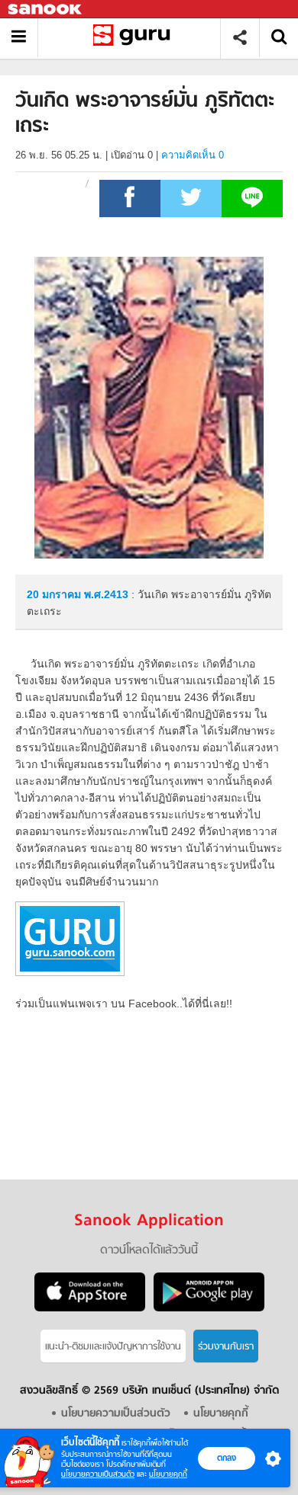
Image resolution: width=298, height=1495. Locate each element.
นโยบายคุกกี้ (168, 1474)
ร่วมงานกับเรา (226, 1347)
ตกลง (226, 1457)
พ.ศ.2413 (106, 594)
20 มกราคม (55, 594)
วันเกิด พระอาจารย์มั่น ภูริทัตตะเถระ (135, 37)
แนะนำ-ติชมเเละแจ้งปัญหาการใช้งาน (113, 1347)
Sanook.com (46, 9)
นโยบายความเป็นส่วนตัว (97, 1474)
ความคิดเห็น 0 (192, 155)
